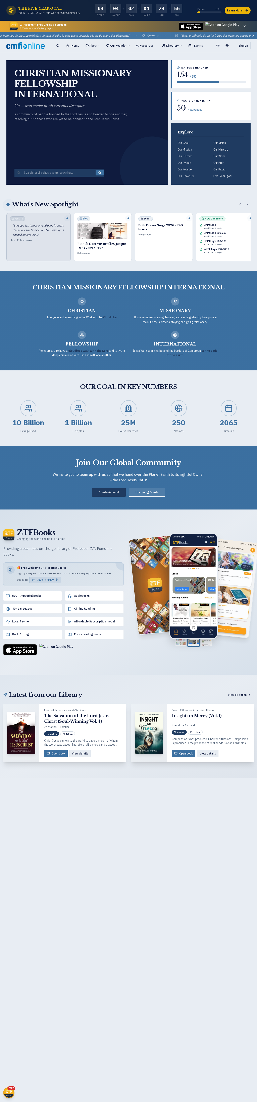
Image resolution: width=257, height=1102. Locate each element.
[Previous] (240, 204)
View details (80, 753)
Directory (172, 45)
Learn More (235, 10)
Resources (146, 45)
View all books (237, 695)
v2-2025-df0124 (43, 579)
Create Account (109, 492)
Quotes (130, 35)
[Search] (58, 46)
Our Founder (118, 45)
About (93, 45)
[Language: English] (228, 45)
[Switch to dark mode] (217, 45)
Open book (58, 753)
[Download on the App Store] (191, 26)
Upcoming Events (147, 492)
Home (75, 45)
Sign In (243, 45)
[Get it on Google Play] (222, 26)
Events (198, 45)
